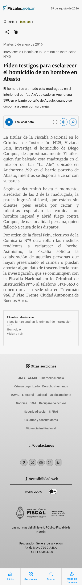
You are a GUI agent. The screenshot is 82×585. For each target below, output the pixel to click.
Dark (53, 492)
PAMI (33, 403)
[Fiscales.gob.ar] (30, 8)
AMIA (21, 378)
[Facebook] (24, 462)
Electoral (28, 394)
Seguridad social (35, 411)
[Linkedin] (58, 462)
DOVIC (15, 394)
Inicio (11, 22)
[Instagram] (49, 462)
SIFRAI (53, 411)
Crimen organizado (27, 386)
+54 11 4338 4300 (41, 552)
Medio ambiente (60, 394)
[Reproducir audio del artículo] (9, 122)
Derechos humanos (55, 386)
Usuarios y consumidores (41, 420)
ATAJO (32, 378)
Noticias (21, 403)
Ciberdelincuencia (52, 378)
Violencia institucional (41, 428)
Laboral (42, 394)
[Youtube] (41, 462)
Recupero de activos (52, 403)
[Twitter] (32, 462)
